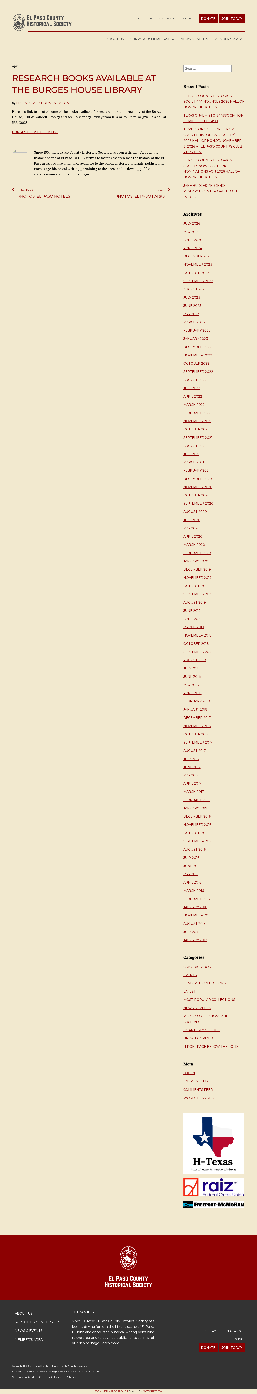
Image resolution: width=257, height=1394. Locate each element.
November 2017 (197, 726)
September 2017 (197, 742)
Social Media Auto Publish (111, 1391)
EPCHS (21, 103)
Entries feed (195, 1081)
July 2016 (191, 858)
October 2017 (196, 734)
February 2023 (197, 330)
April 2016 (192, 882)
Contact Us (143, 18)
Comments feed (198, 1090)
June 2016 (191, 866)
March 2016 (193, 891)
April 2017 (192, 783)
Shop (186, 18)
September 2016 (197, 841)
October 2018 (196, 644)
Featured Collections (204, 983)
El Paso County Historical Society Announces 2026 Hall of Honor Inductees (213, 101)
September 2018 (198, 652)
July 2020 (191, 520)
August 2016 (194, 849)
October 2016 (195, 833)
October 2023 (196, 273)
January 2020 (195, 561)
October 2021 (196, 429)
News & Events (194, 39)
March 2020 (194, 545)
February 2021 (196, 471)
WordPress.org (198, 1098)
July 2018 (191, 668)
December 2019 (197, 569)
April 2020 (192, 536)
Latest (36, 103)
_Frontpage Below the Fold (210, 1047)
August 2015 (194, 924)
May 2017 (191, 775)
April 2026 (192, 240)
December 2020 (197, 479)
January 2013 (195, 940)
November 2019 (197, 578)
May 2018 (191, 685)
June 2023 (192, 306)
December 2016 (197, 816)
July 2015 (191, 932)
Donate (208, 19)
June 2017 (192, 767)
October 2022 (196, 363)
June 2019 (192, 611)
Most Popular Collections (209, 1000)
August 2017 (194, 751)
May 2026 (191, 232)
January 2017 (195, 808)
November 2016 (197, 825)
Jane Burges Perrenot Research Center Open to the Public (212, 191)
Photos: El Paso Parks (140, 193)
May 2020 (191, 528)
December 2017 (197, 718)
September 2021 (197, 438)
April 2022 (192, 396)
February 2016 (196, 899)
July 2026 (191, 224)
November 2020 (197, 487)
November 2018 (197, 635)
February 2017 (196, 800)
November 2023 (197, 264)
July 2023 (191, 297)
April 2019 (192, 619)
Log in (189, 1073)
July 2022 (191, 388)
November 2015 (197, 915)
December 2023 (197, 256)
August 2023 (195, 289)
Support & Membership (152, 39)
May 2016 (190, 874)
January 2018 (195, 709)
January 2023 (195, 339)
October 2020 (196, 495)
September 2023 (198, 281)
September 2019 (197, 594)
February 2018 (196, 701)
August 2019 (194, 602)
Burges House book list (35, 132)
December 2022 (197, 347)
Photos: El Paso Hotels (44, 193)
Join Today (232, 19)
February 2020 (197, 553)
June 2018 (192, 677)
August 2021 (194, 446)
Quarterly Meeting (201, 1030)
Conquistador (197, 967)
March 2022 (194, 405)
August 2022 (195, 380)
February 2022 (197, 413)
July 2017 (191, 759)
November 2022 (197, 355)
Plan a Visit (167, 18)
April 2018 (192, 693)
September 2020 (198, 503)
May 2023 (191, 314)
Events (190, 975)
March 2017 (193, 792)
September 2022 (198, 372)
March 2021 (193, 462)
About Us (115, 39)
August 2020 (195, 512)
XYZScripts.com (153, 1391)
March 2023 (194, 322)
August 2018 (194, 660)
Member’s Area (228, 39)
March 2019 (193, 627)
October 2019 (196, 586)
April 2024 (192, 248)
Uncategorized (198, 1038)
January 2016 (195, 907)
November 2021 (197, 421)
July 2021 (191, 454)
